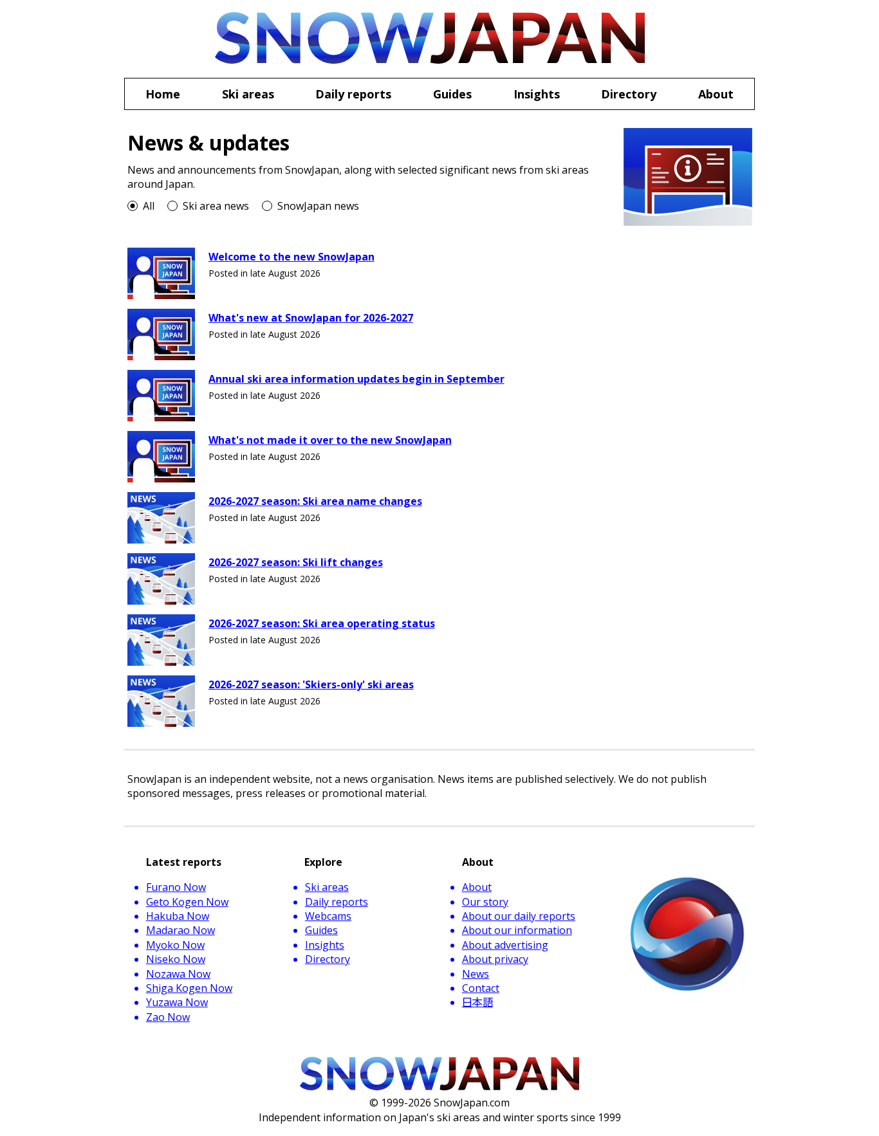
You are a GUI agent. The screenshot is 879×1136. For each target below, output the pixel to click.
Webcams (328, 916)
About (477, 887)
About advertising (505, 945)
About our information (517, 930)
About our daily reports (518, 916)
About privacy (495, 959)
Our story (485, 902)
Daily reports (336, 902)
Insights (324, 945)
